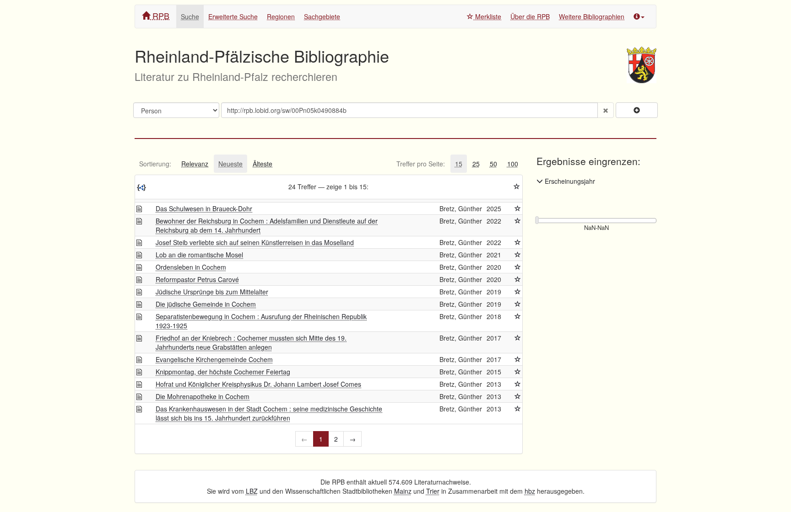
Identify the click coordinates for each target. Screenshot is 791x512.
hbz (530, 491)
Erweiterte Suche (233, 16)
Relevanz (194, 163)
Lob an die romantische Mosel (199, 254)
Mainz (403, 491)
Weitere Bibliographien (591, 16)
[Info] (639, 16)
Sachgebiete (322, 16)
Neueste (230, 163)
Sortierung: (155, 163)
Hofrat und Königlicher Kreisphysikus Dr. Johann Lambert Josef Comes (258, 384)
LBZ (252, 491)
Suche (190, 16)
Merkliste (487, 16)
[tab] (155, 164)
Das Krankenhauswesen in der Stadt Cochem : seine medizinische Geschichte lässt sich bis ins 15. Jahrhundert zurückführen (269, 413)
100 (512, 163)
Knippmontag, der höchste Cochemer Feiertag (223, 371)
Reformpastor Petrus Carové (197, 279)
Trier (432, 491)
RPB (159, 15)
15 (458, 163)
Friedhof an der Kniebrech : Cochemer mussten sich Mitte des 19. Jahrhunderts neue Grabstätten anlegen (251, 342)
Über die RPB (530, 16)
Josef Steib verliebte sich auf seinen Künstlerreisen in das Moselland (255, 242)
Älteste (262, 163)
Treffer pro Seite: (420, 163)
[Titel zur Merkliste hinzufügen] (518, 208)
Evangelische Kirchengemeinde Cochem (214, 359)
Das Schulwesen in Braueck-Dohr (204, 208)
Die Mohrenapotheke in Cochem (202, 396)
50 (493, 163)
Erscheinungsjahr (569, 181)
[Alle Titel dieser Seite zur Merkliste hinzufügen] (517, 186)
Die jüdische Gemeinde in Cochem (206, 304)
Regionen (281, 16)
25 (476, 163)
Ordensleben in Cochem (191, 267)
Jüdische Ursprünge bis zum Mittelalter (212, 291)
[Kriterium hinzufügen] (637, 110)
